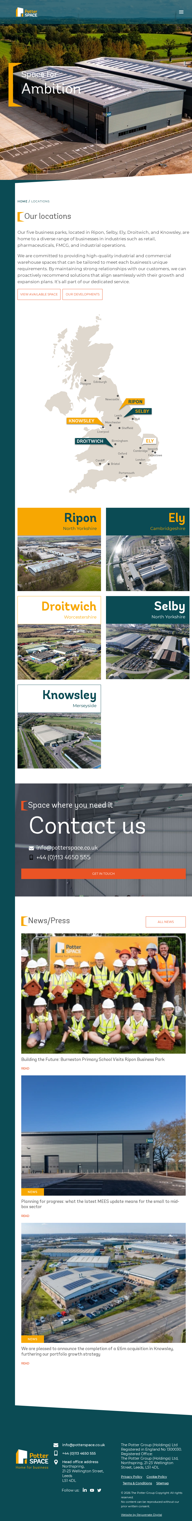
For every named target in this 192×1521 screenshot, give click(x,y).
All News (166, 922)
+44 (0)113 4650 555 (63, 858)
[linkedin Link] (85, 1490)
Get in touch (103, 874)
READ (25, 1068)
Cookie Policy (156, 1477)
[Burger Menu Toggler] (180, 12)
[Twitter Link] (100, 1490)
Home (23, 201)
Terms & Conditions (137, 1483)
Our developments (83, 294)
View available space (39, 294)
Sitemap (162, 1483)
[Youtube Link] (93, 1490)
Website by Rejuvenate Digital (141, 1515)
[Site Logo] (28, 12)
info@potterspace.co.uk (67, 848)
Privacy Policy (131, 1477)
